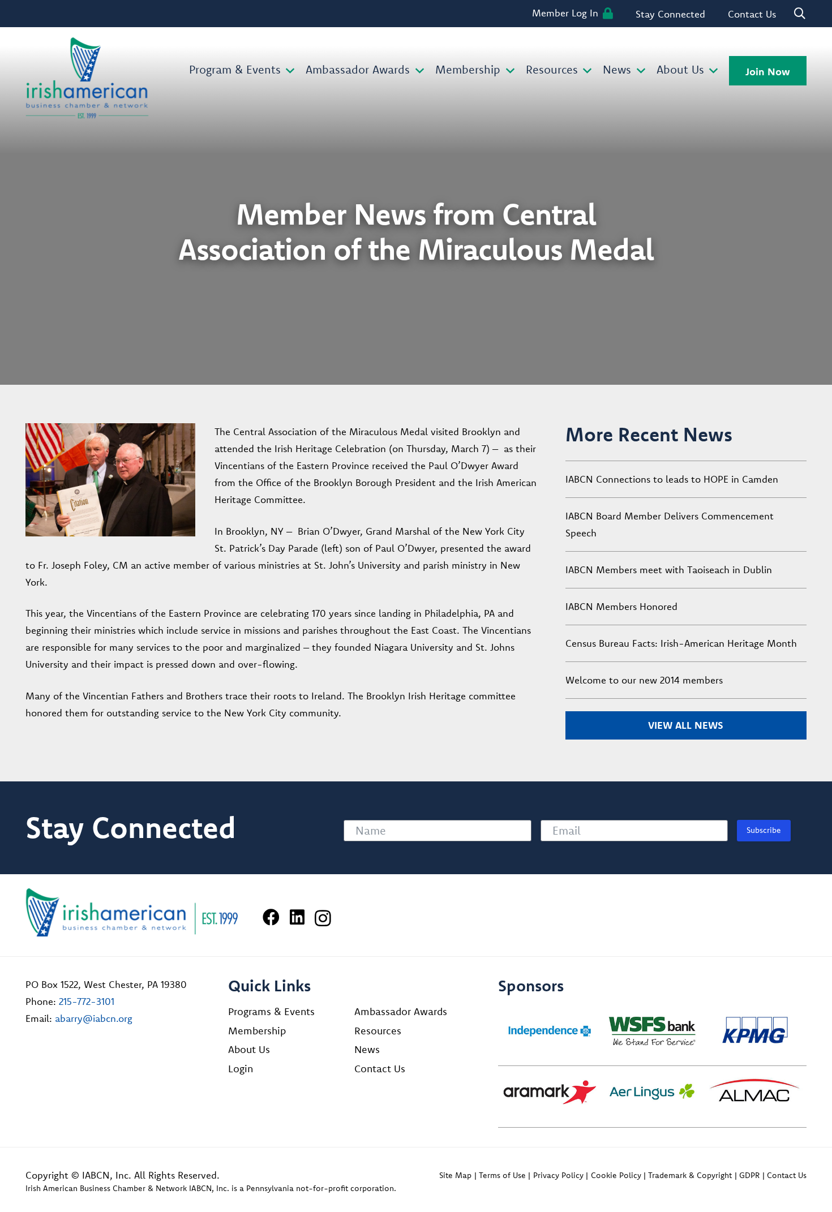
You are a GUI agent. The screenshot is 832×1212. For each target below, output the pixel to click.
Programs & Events (271, 1011)
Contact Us (379, 1068)
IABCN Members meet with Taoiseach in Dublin (668, 569)
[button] (288, 71)
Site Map (455, 1175)
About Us (249, 1049)
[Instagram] (323, 918)
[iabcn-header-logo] (87, 78)
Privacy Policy (558, 1175)
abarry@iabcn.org (93, 1018)
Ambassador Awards (400, 1011)
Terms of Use (502, 1175)
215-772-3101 (86, 1001)
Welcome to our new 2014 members (644, 680)
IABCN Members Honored (621, 606)
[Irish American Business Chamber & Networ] (131, 912)
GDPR (749, 1175)
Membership (257, 1030)
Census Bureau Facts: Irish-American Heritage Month (681, 643)
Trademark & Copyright (690, 1175)
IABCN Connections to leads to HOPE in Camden (671, 479)
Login (240, 1068)
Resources (377, 1030)
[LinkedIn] (297, 917)
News (367, 1049)
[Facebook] (271, 917)
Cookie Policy (616, 1175)
